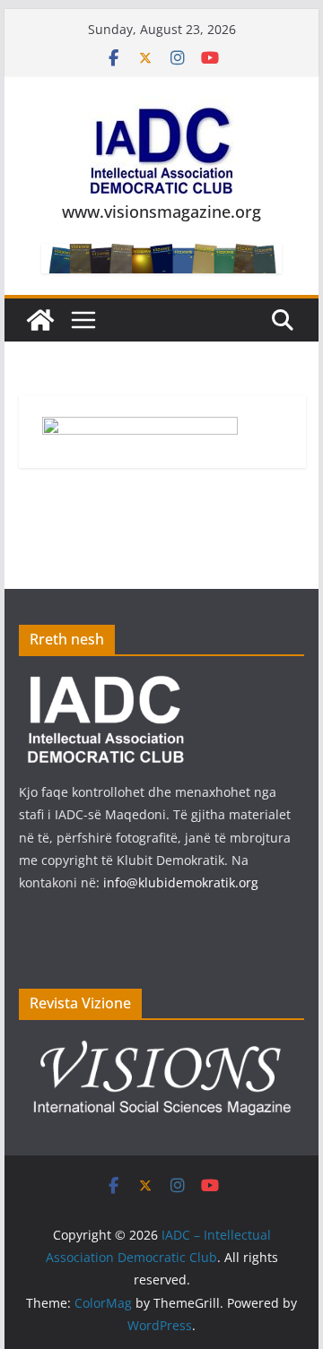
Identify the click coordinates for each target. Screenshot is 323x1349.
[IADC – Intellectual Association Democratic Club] (40, 320)
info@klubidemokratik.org (180, 882)
